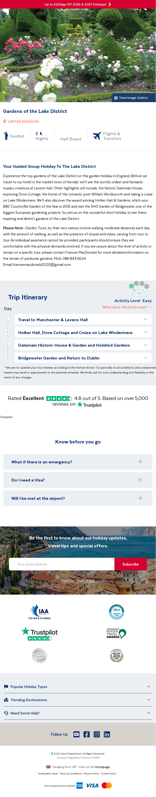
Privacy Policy (91, 773)
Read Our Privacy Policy (78, 580)
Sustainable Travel (48, 773)
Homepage (102, 766)
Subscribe (131, 564)
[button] (83, 319)
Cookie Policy (108, 773)
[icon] (109, 4)
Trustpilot (6, 417)
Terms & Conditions (71, 773)
